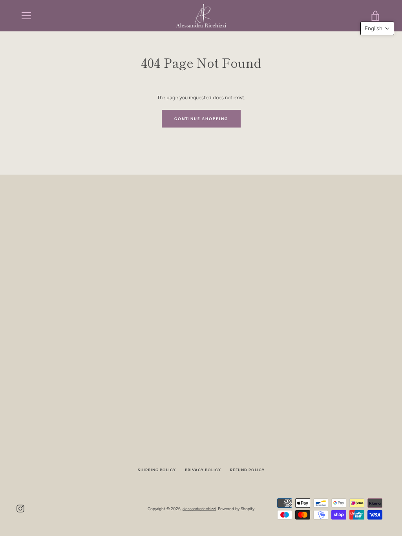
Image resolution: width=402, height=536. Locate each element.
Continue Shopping (201, 119)
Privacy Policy (203, 470)
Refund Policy (247, 470)
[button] (377, 28)
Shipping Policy (157, 470)
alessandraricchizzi (199, 508)
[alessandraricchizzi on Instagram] (20, 508)
